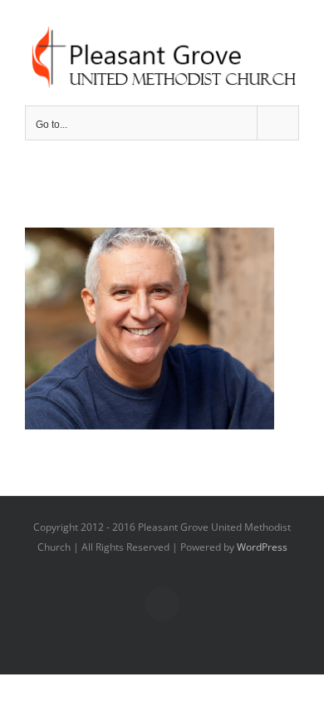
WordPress (262, 547)
